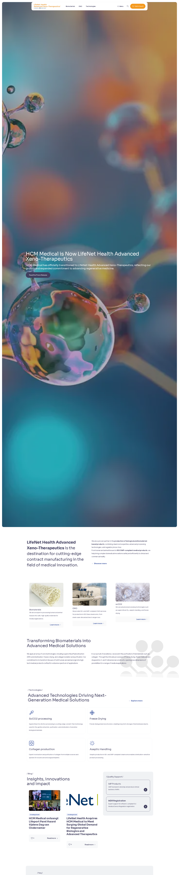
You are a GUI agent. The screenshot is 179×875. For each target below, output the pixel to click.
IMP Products (114, 783)
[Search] (127, 6)
